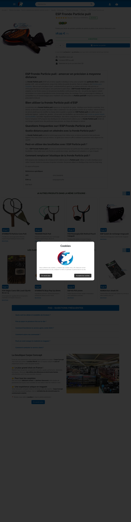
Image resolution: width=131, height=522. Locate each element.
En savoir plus (45, 275)
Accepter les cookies (83, 275)
